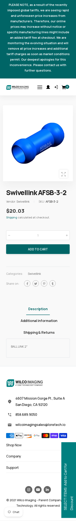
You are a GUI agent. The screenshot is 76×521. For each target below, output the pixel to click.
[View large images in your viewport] (63, 174)
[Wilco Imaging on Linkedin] (47, 489)
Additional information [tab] (39, 320)
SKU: (42, 202)
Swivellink (34, 274)
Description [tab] (38, 309)
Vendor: (11, 202)
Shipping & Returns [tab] (39, 332)
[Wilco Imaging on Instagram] (28, 489)
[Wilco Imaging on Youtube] (38, 489)
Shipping (11, 217)
